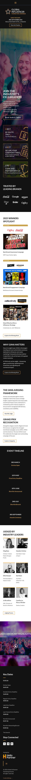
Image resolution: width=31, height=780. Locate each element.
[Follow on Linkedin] (12, 743)
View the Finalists (15, 25)
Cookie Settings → (7, 778)
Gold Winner (22, 227)
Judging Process (9, 613)
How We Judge (9, 413)
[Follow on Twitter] (4, 743)
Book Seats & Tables (13, 117)
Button (3, 583)
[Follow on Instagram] (8, 743)
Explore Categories (10, 441)
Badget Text (22, 262)
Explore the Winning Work (12, 335)
